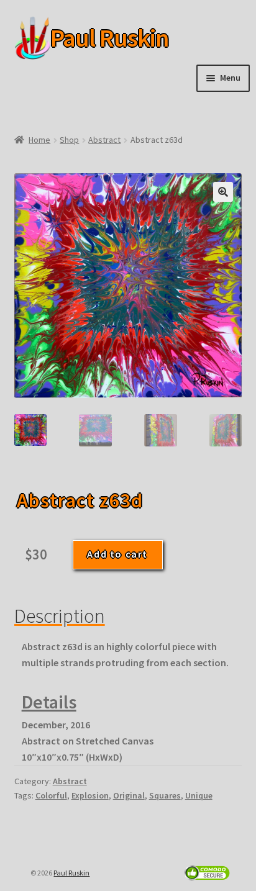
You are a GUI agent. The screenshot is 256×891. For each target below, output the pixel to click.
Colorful (51, 795)
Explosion (90, 795)
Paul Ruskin (90, 38)
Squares (165, 795)
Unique (199, 795)
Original (129, 795)
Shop (69, 139)
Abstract (104, 139)
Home (39, 139)
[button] (223, 192)
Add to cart (117, 554)
